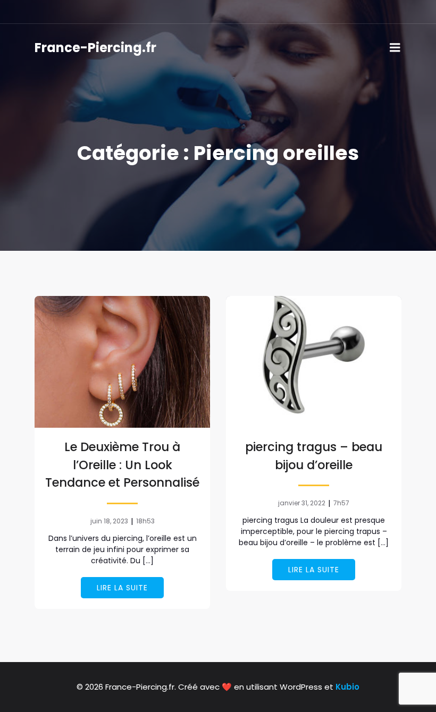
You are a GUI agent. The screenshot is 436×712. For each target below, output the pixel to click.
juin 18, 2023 (109, 520)
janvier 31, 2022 (301, 502)
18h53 (145, 520)
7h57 (341, 502)
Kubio (347, 686)
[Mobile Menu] (395, 47)
